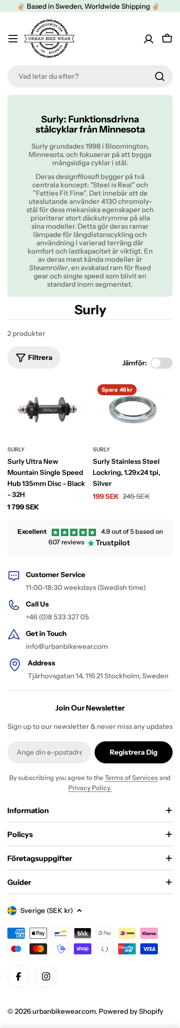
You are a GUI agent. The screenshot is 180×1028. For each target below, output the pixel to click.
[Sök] (159, 76)
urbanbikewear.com (64, 1011)
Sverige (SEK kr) (46, 910)
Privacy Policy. (90, 788)
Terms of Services (131, 778)
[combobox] (90, 76)
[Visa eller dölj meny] (12, 38)
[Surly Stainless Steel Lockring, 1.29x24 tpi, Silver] (133, 409)
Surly (16, 449)
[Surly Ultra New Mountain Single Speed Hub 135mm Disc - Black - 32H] (47, 409)
